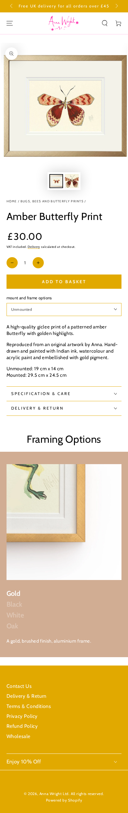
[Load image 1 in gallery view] (56, 181)
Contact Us (19, 686)
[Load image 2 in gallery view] (72, 181)
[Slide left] (12, 6)
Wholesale (18, 736)
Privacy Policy (22, 716)
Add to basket (64, 281)
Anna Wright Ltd (54, 793)
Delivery (34, 247)
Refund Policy (22, 726)
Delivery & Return (27, 696)
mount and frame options (29, 297)
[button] (105, 23)
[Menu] (9, 23)
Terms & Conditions (29, 706)
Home (12, 201)
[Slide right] (116, 6)
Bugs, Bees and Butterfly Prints (52, 201)
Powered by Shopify (64, 800)
